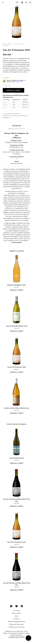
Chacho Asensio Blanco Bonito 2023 (16, 408)
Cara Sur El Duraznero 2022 (16, 367)
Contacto (16, 619)
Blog (16, 616)
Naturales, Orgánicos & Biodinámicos (14, 44)
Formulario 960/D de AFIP (16, 637)
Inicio (4, 44)
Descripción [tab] (16, 126)
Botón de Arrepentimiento (16, 621)
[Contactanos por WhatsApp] (11, 606)
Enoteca (9, 44)
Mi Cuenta (16, 610)
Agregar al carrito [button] (16, 290)
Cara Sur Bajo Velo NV (16, 458)
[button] (17, 2)
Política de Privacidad (16, 624)
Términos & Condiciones (16, 627)
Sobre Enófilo (16, 613)
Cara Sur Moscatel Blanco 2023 (16, 326)
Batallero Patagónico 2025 (16, 285)
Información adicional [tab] (16, 129)
